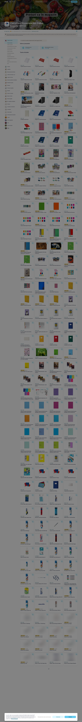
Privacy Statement (14, 718)
